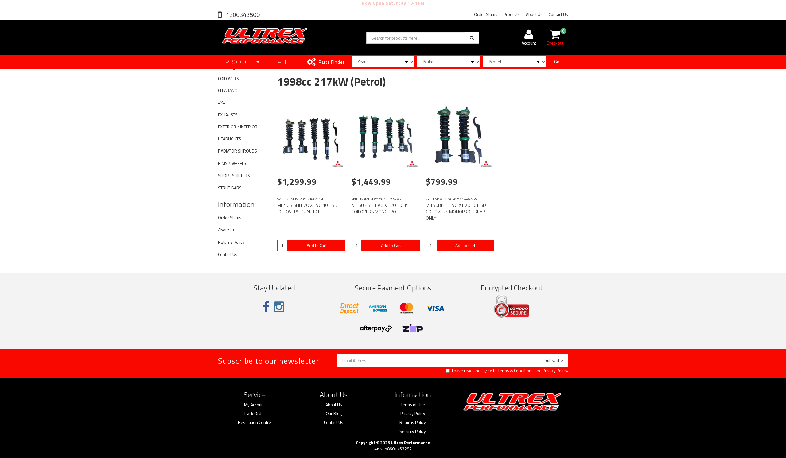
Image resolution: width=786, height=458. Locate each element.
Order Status (485, 14)
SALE (281, 62)
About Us (534, 14)
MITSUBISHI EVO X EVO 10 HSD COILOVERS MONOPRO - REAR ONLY (456, 212)
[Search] (472, 38)
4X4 (221, 102)
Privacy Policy (555, 370)
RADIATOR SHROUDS (237, 151)
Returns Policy (231, 242)
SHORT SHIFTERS (234, 175)
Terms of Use (413, 405)
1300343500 (242, 14)
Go (556, 61)
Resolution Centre (254, 422)
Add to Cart (317, 245)
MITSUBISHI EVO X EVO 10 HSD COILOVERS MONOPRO (382, 208)
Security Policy (412, 431)
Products (512, 14)
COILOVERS (228, 78)
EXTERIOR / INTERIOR (238, 126)
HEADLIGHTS (229, 138)
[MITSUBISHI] (338, 163)
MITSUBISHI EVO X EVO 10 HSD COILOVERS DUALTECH (307, 208)
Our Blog (334, 413)
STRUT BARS (230, 187)
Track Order (254, 413)
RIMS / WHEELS (232, 163)
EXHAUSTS (228, 114)
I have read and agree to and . (510, 370)
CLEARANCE (228, 90)
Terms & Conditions (516, 370)
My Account (254, 405)
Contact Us (558, 14)
